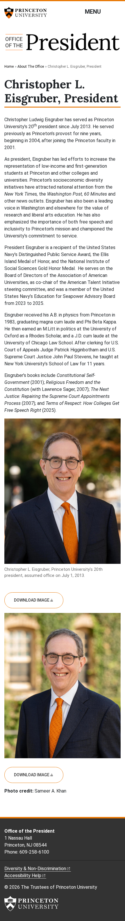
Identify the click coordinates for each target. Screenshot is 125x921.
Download (31, 600)
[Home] (62, 44)
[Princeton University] (27, 13)
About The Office (30, 67)
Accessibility (22, 875)
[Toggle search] (116, 11)
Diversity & (35, 868)
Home (9, 67)
